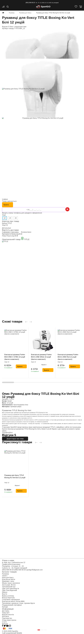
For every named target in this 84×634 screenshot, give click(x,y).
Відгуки (44, 364)
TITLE (9, 223)
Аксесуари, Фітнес (9, 585)
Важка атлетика (8, 596)
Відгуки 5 (5, 26)
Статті (4, 622)
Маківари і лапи (8, 581)
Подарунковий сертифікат (12, 605)
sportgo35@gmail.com (34, 570)
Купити (6, 205)
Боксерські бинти (8, 579)
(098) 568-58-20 (20, 570)
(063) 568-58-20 (30, 2)
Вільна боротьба (8, 598)
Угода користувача (9, 620)
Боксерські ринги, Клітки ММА (13, 601)
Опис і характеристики (17, 26)
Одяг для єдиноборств (10, 588)
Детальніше (6, 228)
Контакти (5, 616)
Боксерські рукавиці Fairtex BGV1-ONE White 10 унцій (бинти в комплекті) (41, 357)
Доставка (5, 611)
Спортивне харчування (11, 599)
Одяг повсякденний (9, 590)
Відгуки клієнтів (8, 614)
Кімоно (4, 592)
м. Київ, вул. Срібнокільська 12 (13, 562)
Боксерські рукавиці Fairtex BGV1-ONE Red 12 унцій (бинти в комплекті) (68, 357)
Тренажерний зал (8, 587)
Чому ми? (5, 613)
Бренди (5, 607)
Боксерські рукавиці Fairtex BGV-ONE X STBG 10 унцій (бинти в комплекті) (14, 357)
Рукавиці (5, 574)
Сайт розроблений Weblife (12, 633)
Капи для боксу (8, 577)
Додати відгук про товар (15, 438)
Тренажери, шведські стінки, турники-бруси (18, 603)
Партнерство (7, 618)
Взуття (4, 594)
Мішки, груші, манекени (11, 583)
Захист (4, 576)
